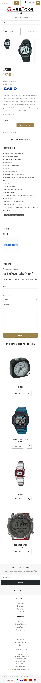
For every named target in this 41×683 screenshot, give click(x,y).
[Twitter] (16, 132)
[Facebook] (11, 132)
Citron (20, 387)
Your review (6, 304)
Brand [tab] (21, 139)
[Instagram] (13, 132)
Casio (10, 84)
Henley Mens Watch (20, 545)
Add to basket (26, 125)
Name (5, 287)
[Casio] (11, 252)
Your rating (6, 296)
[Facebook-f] (14, 590)
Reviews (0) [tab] (27, 139)
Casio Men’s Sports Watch (20, 439)
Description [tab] (14, 139)
